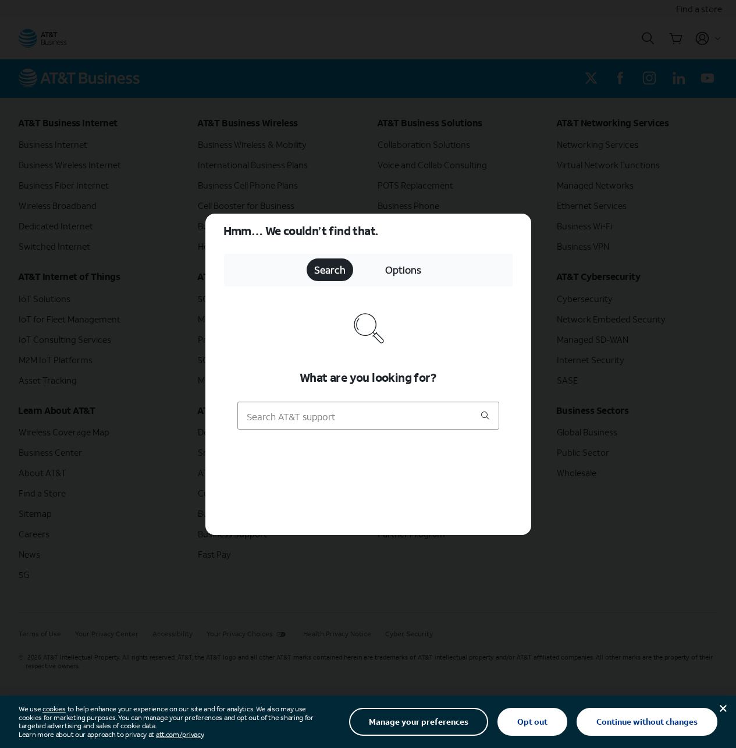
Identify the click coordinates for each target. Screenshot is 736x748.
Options (403, 269)
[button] (368, 374)
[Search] (485, 416)
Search (330, 269)
